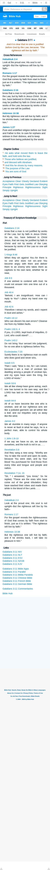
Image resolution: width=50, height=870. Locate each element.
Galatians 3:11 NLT (12, 555)
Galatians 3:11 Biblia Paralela (18, 575)
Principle (7, 187)
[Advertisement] (25, 616)
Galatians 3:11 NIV (12, 551)
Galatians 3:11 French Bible (17, 581)
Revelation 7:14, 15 (14, 473)
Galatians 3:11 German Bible (17, 584)
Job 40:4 (8, 292)
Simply (6, 190)
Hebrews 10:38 (11, 113)
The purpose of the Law (17, 168)
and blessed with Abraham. (18, 162)
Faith (10, 184)
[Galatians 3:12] (47, 395)
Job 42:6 (8, 306)
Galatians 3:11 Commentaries (18, 588)
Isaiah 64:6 (10, 400)
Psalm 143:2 (10, 340)
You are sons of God (15, 171)
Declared (34, 181)
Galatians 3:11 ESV (13, 558)
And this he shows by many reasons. (24, 165)
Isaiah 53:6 (10, 383)
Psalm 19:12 (10, 318)
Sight (44, 187)
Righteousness (33, 187)
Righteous (18, 187)
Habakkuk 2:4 (10, 59)
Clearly (25, 181)
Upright (14, 190)
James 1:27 (9, 127)
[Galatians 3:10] (3, 395)
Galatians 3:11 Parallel (14, 572)
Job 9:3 (8, 278)
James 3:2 (9, 421)
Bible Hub (8, 593)
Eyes (5, 184)
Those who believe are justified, (20, 159)
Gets (21, 184)
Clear (18, 181)
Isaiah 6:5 (9, 363)
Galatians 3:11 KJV (12, 564)
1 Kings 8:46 (10, 254)
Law (36, 184)
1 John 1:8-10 (11, 438)
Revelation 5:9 (11, 449)
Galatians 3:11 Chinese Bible (17, 578)
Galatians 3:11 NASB (13, 561)
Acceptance (9, 181)
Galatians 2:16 (10, 90)
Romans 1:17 (10, 73)
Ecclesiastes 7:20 (13, 351)
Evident (43, 181)
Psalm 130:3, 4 (12, 329)
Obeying (43, 184)
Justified (29, 184)
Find (16, 184)
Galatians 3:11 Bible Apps (16, 568)
